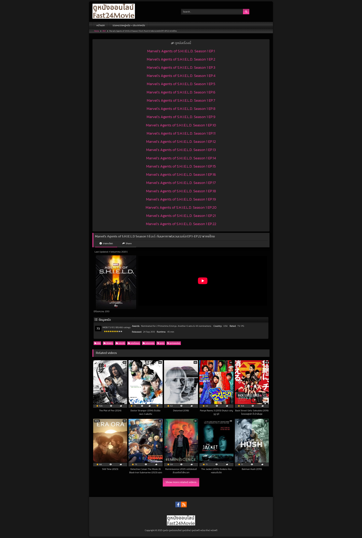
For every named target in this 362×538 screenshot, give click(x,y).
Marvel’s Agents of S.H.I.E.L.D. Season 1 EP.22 (181, 224)
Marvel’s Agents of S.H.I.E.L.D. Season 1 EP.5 (181, 84)
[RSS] (184, 504)
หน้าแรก (100, 25)
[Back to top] (353, 529)
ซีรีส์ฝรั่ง (109, 343)
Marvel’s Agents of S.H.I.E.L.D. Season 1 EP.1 (181, 51)
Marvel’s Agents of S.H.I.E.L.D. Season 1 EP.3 (181, 67)
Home (96, 31)
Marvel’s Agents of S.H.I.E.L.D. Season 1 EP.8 (181, 109)
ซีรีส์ (104, 31)
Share (128, 243)
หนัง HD (122, 343)
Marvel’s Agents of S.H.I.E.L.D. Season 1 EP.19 (181, 199)
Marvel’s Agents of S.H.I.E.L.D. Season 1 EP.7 (181, 100)
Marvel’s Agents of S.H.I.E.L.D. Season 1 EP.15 (181, 166)
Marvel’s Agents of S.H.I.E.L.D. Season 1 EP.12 (181, 142)
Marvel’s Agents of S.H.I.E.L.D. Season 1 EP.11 (181, 133)
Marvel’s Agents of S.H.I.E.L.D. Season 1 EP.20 (181, 207)
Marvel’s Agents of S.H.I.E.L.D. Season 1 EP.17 (181, 183)
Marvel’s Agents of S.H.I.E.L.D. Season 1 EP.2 (181, 59)
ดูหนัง (162, 343)
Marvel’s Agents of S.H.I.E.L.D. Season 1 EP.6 (181, 92)
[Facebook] (178, 504)
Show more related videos (181, 482)
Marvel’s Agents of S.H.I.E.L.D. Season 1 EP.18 (181, 191)
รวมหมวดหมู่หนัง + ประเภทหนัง (129, 25)
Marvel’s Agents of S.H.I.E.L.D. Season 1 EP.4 (181, 76)
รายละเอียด (107, 243)
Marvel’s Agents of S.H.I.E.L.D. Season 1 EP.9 (181, 117)
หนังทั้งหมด (135, 343)
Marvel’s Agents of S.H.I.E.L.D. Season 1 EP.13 (181, 150)
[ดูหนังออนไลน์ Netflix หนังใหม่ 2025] (113, 12)
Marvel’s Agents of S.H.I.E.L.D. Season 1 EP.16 (181, 174)
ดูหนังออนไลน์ (175, 343)
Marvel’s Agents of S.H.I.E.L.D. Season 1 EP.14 (181, 158)
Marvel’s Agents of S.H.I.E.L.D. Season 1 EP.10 (181, 125)
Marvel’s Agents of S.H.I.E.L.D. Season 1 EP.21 (181, 216)
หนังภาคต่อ (150, 343)
